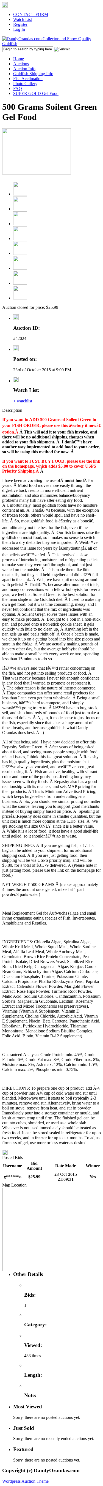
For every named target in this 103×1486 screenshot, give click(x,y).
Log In (19, 29)
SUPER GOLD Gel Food (36, 93)
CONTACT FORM (30, 14)
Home (18, 58)
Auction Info (24, 68)
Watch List (22, 19)
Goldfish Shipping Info (33, 73)
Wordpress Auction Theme (25, 1481)
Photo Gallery (25, 83)
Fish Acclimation (28, 78)
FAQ (17, 88)
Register (20, 24)
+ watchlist (22, 401)
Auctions (21, 63)
